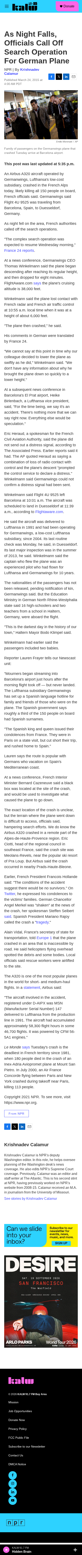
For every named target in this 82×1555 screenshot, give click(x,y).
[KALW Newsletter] (41, 1235)
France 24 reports (19, 250)
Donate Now (16, 1420)
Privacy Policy (17, 1428)
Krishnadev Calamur (26, 1144)
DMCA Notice (17, 1464)
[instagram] (12, 1484)
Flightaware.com (49, 512)
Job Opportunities (20, 1411)
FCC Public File (18, 1437)
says (37, 283)
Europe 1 (44, 938)
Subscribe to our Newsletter (26, 1446)
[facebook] (12, 1475)
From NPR (16, 1113)
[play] (6, 1550)
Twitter (9, 894)
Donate (68, 6)
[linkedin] (12, 1492)
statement (32, 987)
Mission (13, 1402)
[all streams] (76, 1549)
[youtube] (12, 1500)
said (7, 916)
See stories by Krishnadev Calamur (30, 1198)
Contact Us (15, 1455)
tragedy (42, 922)
